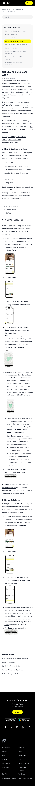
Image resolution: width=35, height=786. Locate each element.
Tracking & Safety (17, 9)
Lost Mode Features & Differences (16, 44)
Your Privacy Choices (25, 778)
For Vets (5, 774)
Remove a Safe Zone (11, 48)
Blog (3, 755)
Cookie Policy (6, 763)
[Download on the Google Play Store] (24, 720)
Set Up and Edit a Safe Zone (14, 41)
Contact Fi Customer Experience (12, 670)
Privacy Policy (22, 755)
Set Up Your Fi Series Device (11, 666)
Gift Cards (5, 767)
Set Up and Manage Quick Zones (15, 31)
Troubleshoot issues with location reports (16, 58)
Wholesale (21, 774)
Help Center (6, 9)
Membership (6, 747)
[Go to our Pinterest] (23, 727)
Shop (29, 3)
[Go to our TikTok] (29, 727)
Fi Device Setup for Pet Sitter (11, 674)
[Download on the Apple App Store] (10, 720)
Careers (4, 751)
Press (20, 751)
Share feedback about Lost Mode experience (15, 52)
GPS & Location (10, 11)
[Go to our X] (17, 727)
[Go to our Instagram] (11, 727)
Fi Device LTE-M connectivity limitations (14, 63)
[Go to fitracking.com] (4, 742)
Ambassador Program (9, 778)
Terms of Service (23, 763)
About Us (21, 747)
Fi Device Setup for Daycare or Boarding (15, 658)
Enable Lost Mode (11, 34)
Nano (20, 759)
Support (17, 712)
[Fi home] (8, 3)
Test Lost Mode (10, 38)
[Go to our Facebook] (5, 727)
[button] (3, 3)
